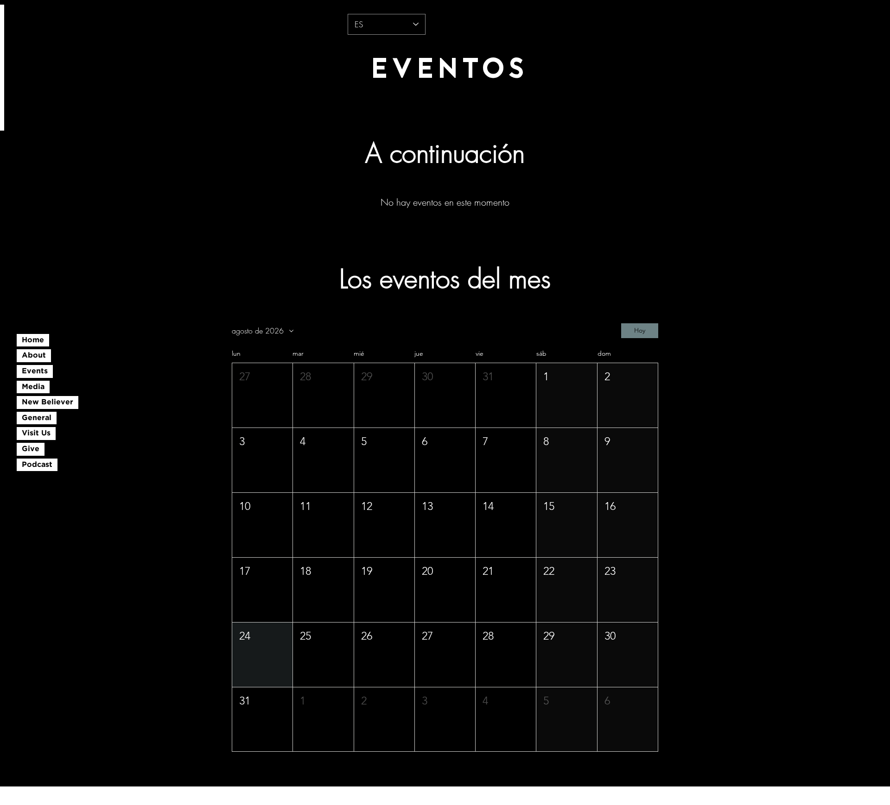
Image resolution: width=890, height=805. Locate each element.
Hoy (639, 330)
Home (33, 340)
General (36, 418)
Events (35, 371)
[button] (262, 395)
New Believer (47, 402)
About (34, 355)
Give (30, 449)
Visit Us (36, 433)
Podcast (37, 464)
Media (33, 387)
